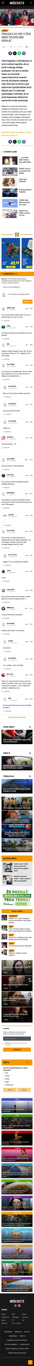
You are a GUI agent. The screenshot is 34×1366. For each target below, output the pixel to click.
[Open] (4, 3)
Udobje (7, 1079)
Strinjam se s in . (16, 1044)
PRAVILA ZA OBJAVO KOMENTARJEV (11, 287)
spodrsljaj (13, 135)
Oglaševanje (8, 1332)
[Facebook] (10, 53)
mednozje (22, 132)
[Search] (31, 3)
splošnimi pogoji (16, 1043)
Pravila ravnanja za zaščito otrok (17, 1348)
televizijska (6, 132)
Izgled (7, 1082)
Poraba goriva (9, 1085)
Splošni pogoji (24, 1344)
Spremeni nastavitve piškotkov (17, 1340)
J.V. (6, 47)
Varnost (7, 1076)
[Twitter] (15, 53)
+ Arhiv (27, 1062)
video (7, 135)
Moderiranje (13, 1336)
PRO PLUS (27, 1332)
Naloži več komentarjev (17, 717)
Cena (6, 1073)
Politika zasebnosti (11, 1344)
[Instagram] (19, 1305)
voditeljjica (14, 132)
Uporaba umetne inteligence (17, 1353)
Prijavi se (27, 302)
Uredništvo (18, 1332)
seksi (3, 135)
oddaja (28, 132)
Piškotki (22, 1336)
